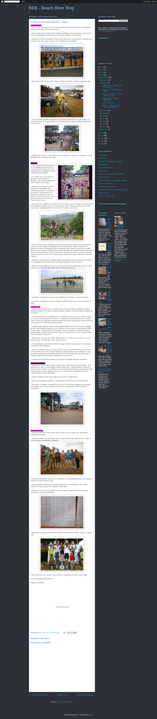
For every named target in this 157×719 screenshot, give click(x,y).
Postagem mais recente (39, 695)
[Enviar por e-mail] (68, 633)
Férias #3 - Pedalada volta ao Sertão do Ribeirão (104, 370)
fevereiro (105, 129)
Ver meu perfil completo (118, 260)
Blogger (90, 715)
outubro (104, 83)
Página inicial (62, 695)
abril (103, 124)
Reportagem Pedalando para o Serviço (110, 161)
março (104, 127)
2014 (102, 75)
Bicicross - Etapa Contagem (109, 349)
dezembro (105, 77)
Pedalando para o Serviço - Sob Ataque (109, 223)
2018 (102, 67)
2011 (102, 138)
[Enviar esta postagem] (64, 632)
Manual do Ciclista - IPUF (106, 196)
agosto (104, 113)
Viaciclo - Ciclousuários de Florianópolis (110, 174)
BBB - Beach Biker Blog (51, 8)
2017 (102, 70)
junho (104, 118)
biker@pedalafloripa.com (106, 31)
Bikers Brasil (102, 158)
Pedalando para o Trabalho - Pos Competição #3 (112, 86)
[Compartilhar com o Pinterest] (76, 633)
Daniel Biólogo (102, 164)
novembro (105, 80)
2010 (102, 141)
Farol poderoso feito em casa (107, 186)
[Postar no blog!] (70, 633)
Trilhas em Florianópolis (105, 183)
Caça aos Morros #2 (108, 103)
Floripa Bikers (102, 171)
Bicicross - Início (109, 268)
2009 (102, 143)
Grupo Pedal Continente (105, 167)
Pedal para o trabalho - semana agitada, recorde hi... (111, 95)
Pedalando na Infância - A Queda (109, 247)
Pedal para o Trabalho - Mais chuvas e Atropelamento (111, 106)
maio (104, 121)
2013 (102, 133)
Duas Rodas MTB (103, 177)
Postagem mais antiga (84, 695)
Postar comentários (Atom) (64, 702)
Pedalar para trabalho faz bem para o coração (112, 180)
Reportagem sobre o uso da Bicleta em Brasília (113, 190)
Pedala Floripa (102, 155)
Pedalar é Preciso (103, 193)
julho (104, 116)
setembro (105, 110)
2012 (102, 135)
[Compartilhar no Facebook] (74, 633)
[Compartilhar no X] (72, 633)
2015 (102, 72)
